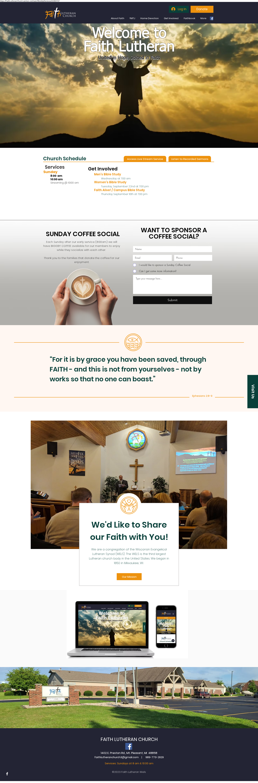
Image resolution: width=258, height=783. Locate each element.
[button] (252, 391)
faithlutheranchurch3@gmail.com (116, 757)
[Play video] (127, 624)
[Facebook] (211, 18)
